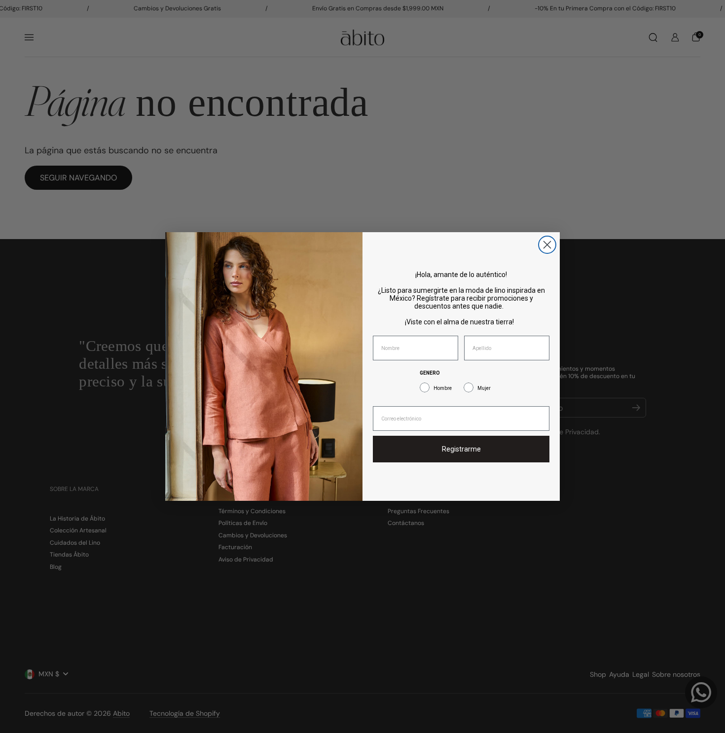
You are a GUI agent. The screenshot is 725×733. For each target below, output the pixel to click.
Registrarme (461, 449)
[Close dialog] (547, 244)
